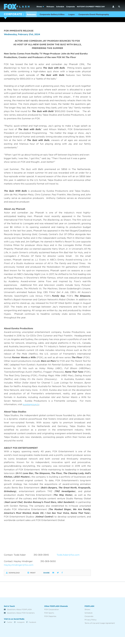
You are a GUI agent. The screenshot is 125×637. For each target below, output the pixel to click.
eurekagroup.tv (31, 404)
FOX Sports (49, 613)
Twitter (9, 622)
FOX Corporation (51, 609)
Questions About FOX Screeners (21, 613)
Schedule (60, 7)
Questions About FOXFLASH (19, 609)
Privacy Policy (90, 620)
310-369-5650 (48, 561)
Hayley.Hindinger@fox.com (18, 565)
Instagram (20, 622)
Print (33, 573)
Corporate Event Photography (93, 14)
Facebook (32, 622)
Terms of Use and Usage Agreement (100, 623)
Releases (50, 7)
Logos (71, 14)
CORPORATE (13, 14)
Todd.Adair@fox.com (68, 554)
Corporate (70, 7)
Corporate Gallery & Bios (52, 14)
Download (14, 573)
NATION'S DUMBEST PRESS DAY (91, 7)
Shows (39, 7)
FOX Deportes (50, 616)
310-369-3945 (41, 554)
